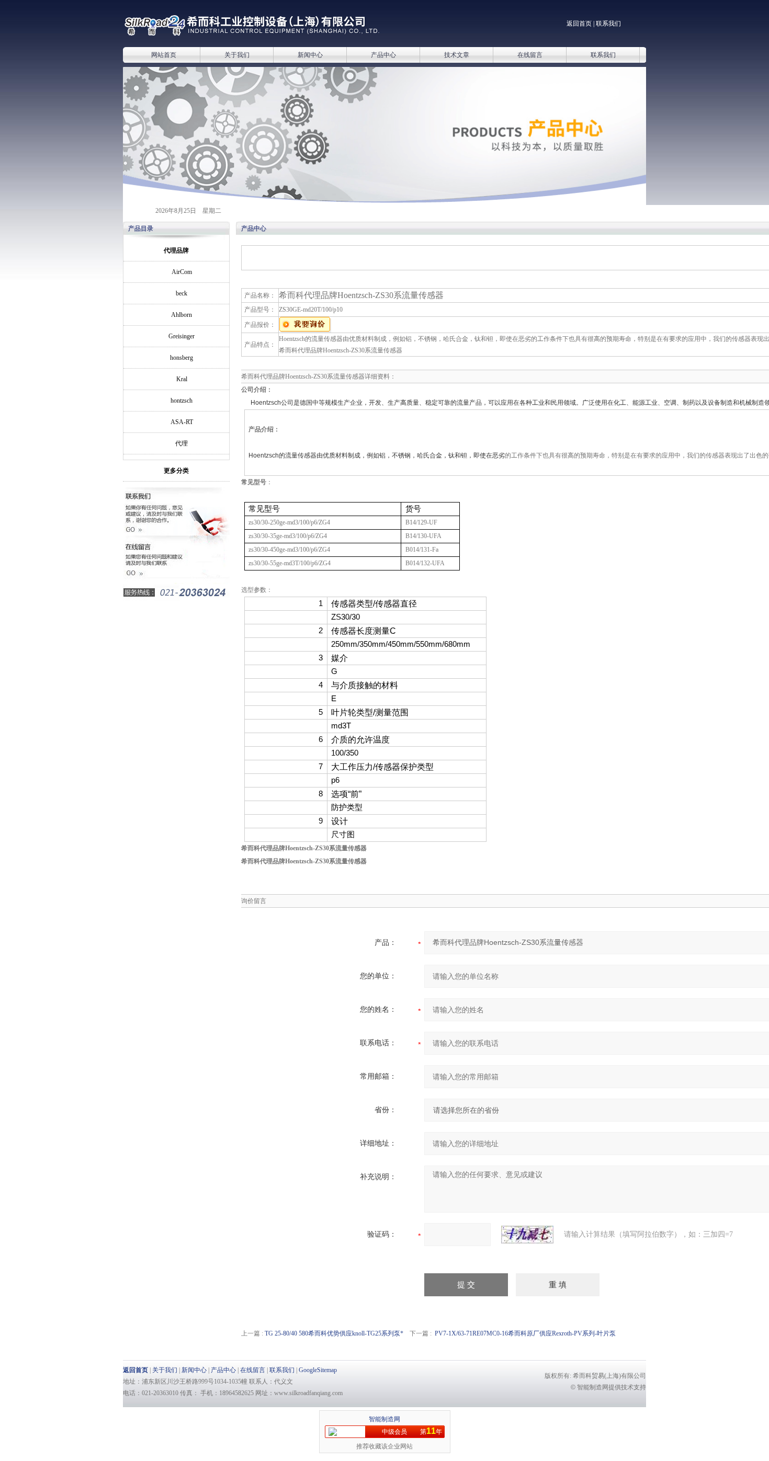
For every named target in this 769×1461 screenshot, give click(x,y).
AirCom (182, 272)
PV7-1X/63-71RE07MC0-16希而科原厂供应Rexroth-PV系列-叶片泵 (525, 1333)
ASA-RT (182, 422)
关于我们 (237, 55)
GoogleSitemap (318, 1370)
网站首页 (163, 55)
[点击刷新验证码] (527, 1234)
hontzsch (182, 400)
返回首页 (579, 23)
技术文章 (456, 55)
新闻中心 (310, 55)
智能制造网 (384, 1419)
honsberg (181, 357)
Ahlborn (181, 314)
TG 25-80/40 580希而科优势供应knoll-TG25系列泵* (334, 1333)
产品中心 (383, 55)
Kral (181, 379)
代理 (181, 443)
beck (181, 293)
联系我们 (608, 23)
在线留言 (529, 55)
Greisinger (181, 336)
